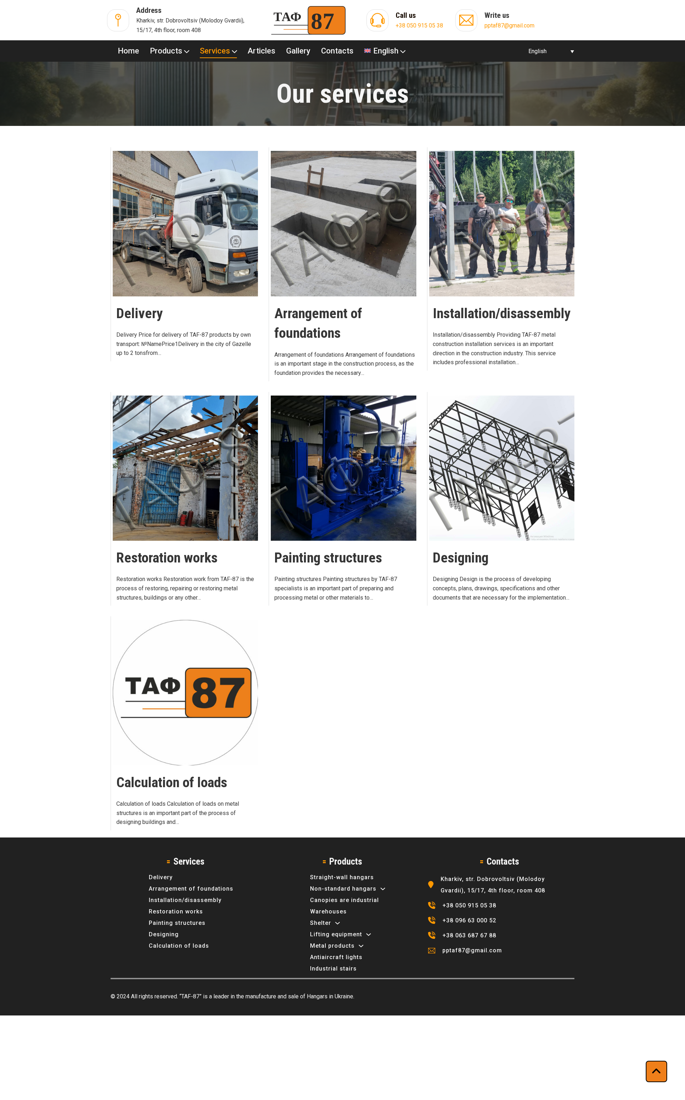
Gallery (298, 50)
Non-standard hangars (343, 888)
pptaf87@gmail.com (509, 25)
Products (166, 50)
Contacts (337, 50)
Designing (460, 557)
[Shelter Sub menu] (337, 923)
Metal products (332, 945)
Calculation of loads (171, 782)
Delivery (139, 313)
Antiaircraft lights (336, 957)
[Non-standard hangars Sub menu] (383, 889)
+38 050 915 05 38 (419, 25)
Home (128, 50)
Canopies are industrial (344, 900)
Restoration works (167, 557)
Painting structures (328, 557)
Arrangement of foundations (191, 888)
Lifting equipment (336, 934)
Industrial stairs (333, 968)
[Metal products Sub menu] (361, 946)
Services (215, 50)
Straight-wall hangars (342, 877)
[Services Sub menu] (234, 51)
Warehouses (328, 911)
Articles (261, 50)
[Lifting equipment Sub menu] (368, 934)
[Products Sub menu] (186, 51)
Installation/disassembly (502, 313)
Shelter (320, 923)
